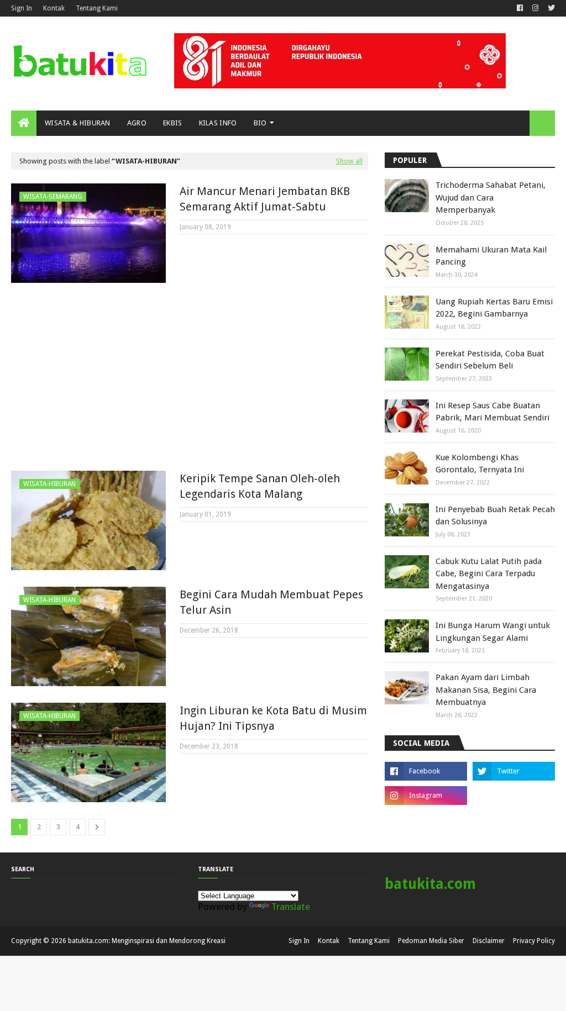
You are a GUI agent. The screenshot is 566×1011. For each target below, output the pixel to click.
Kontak (54, 8)
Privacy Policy (534, 941)
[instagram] (535, 8)
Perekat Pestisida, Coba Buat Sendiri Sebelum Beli (490, 360)
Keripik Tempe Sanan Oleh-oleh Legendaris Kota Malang (260, 486)
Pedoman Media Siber (431, 941)
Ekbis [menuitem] (172, 123)
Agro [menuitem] (136, 123)
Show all (349, 161)
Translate (290, 906)
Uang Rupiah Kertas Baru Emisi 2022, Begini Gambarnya (494, 308)
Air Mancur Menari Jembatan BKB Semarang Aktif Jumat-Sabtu (265, 199)
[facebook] (520, 8)
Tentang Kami (97, 8)
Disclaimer (489, 941)
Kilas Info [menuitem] (218, 123)
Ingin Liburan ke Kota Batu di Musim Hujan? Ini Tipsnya (273, 718)
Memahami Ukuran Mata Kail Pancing (491, 256)
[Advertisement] (189, 376)
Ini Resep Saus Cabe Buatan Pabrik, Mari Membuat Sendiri (492, 412)
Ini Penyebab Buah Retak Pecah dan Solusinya (495, 515)
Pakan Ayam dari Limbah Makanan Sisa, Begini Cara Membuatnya (486, 689)
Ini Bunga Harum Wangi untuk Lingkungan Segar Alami (493, 631)
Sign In (21, 8)
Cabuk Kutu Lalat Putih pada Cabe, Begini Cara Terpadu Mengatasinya (489, 573)
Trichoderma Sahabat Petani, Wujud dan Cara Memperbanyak (491, 197)
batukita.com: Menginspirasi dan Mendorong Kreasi (147, 941)
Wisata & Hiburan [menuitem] (78, 123)
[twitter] (550, 8)
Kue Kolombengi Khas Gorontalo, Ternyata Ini (480, 463)
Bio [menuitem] (260, 123)
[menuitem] (23, 123)
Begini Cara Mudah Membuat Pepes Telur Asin (271, 602)
